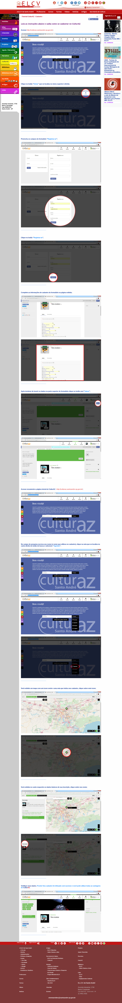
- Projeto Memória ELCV (53, 974)
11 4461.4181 (82, 993)
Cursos (21, 978)
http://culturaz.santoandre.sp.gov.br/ (40, 30)
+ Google (22, 966)
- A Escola (22, 950)
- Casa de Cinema (51, 968)
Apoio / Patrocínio (82, 952)
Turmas (21, 983)
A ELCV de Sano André (25, 948)
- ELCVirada (49, 972)
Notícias (21, 991)
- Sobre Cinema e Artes (84, 968)
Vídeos (21, 987)
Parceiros (80, 956)
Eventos (48, 991)
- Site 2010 (49, 983)
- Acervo (22, 968)
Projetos (80, 948)
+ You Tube (23, 960)
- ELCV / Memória (51, 950)
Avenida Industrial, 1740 (86, 987)
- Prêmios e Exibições (25, 956)
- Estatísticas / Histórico (26, 970)
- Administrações (24, 954)
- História (22, 952)
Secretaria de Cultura (52, 956)
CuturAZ (80, 960)
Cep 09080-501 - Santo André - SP (87, 991)
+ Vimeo (22, 964)
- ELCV (80, 966)
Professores (22, 974)
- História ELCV (50, 980)
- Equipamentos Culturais (85, 978)
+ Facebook (23, 962)
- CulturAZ (49, 960)
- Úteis (80, 976)
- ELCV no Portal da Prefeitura (54, 958)
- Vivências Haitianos (52, 966)
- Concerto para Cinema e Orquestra (56, 970)
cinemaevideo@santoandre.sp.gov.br (61, 998)
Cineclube (49, 987)
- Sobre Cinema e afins (52, 952)
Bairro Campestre (84, 989)
